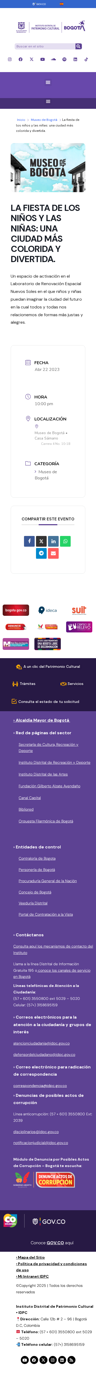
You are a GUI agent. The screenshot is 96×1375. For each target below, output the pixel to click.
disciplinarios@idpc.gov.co (36, 1131)
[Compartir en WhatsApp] (65, 541)
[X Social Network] (41, 541)
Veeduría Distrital (33, 903)
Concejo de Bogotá (35, 892)
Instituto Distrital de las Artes (43, 774)
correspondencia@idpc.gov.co (40, 1085)
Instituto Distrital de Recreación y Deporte (54, 762)
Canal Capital (30, 797)
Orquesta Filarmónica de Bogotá (46, 821)
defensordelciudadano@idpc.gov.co (44, 1054)
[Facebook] (21, 59)
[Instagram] (10, 59)
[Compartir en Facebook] (29, 541)
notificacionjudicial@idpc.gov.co (40, 1142)
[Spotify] (64, 59)
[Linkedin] (75, 59)
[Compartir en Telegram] (41, 553)
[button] (48, 82)
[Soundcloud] (53, 59)
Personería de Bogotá (37, 869)
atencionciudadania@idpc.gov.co (41, 1043)
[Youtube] (43, 59)
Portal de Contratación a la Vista (46, 914)
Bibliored (26, 809)
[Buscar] (78, 46)
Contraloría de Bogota (37, 858)
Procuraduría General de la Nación (48, 880)
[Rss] (71, 1360)
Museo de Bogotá (44, 120)
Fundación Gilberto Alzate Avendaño (49, 786)
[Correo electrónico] (53, 553)
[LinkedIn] (53, 541)
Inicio (21, 120)
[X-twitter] (32, 59)
